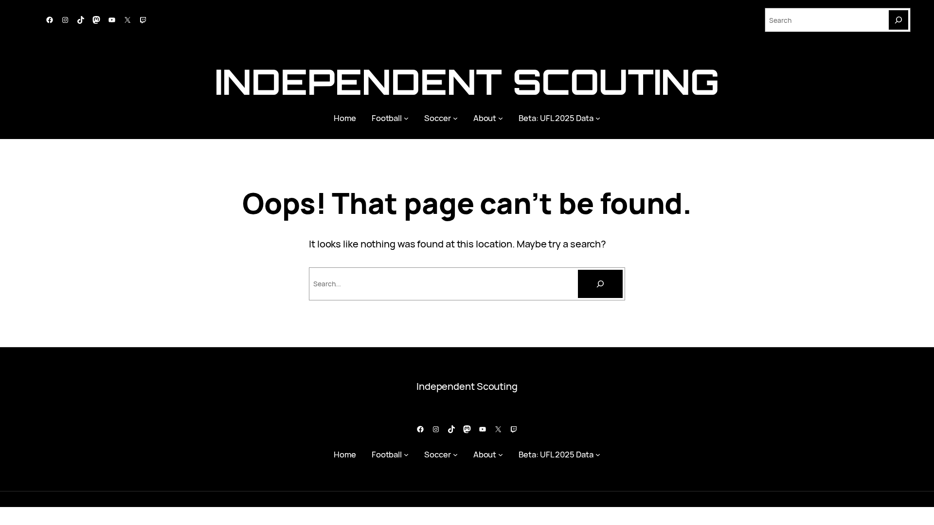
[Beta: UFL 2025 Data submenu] (597, 118)
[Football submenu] (406, 118)
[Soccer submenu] (455, 118)
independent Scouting (466, 81)
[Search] (898, 20)
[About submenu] (500, 118)
